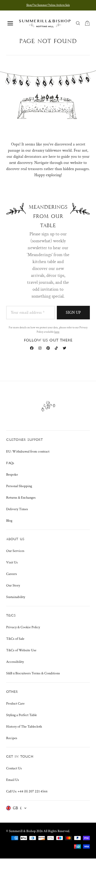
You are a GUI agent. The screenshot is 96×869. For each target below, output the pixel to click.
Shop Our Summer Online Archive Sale (48, 5)
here (56, 332)
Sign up (73, 312)
